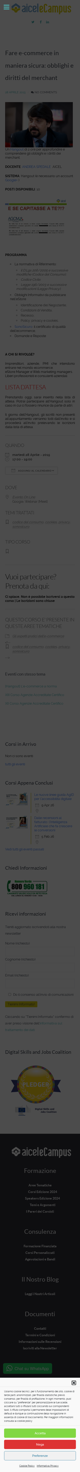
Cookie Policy (27, 1465)
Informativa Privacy (48, 1465)
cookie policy (24, 1421)
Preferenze (40, 1456)
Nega (40, 1444)
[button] (74, 1383)
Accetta (40, 1433)
